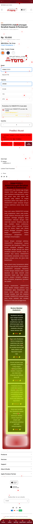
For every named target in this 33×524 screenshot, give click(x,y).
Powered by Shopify (23, 516)
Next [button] (31, 1)
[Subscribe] (27, 501)
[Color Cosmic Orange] (3, 53)
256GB (4, 84)
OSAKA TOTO (6, 69)
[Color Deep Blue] (8, 53)
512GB (4, 89)
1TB (3, 94)
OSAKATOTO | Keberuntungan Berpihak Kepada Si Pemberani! (16, 2)
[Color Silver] (13, 53)
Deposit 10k (5, 74)
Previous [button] (1, 1)
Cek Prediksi (29, 144)
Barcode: (11, 29)
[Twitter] (4, 177)
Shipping (9, 39)
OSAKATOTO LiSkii (13, 516)
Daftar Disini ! (19, 2)
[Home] (12, 9)
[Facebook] (2, 177)
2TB (3, 99)
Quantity (3, 121)
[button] (2, 10)
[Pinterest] (7, 177)
